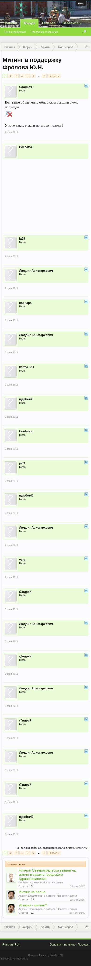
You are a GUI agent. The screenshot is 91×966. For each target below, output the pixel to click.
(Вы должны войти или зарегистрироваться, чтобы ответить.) (52, 847)
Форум (29, 23)
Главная (10, 23)
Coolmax (23, 882)
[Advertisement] (45, 192)
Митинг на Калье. (32, 892)
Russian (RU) (11, 944)
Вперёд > (54, 76)
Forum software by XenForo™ (45, 955)
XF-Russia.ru (20, 958)
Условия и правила (62, 944)
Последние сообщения (44, 31)
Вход (81, 3)
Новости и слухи (53, 882)
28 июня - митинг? (32, 905)
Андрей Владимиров (30, 895)
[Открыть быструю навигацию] (86, 47)
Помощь (83, 944)
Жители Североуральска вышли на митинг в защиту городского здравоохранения (47, 875)
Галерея (49, 23)
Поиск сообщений (15, 31)
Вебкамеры (72, 23)
